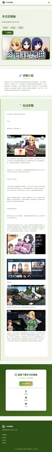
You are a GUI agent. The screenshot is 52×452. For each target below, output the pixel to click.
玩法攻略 (4, 440)
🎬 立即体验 (8, 32)
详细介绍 (4, 437)
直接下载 (4, 443)
